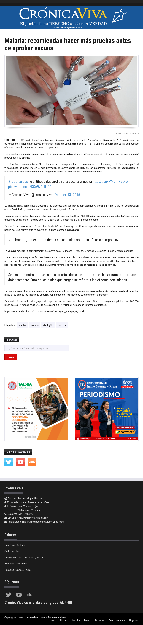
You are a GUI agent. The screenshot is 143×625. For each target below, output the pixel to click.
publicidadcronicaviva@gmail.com (45, 521)
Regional (134, 620)
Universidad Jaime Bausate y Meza (23, 557)
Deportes (100, 620)
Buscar (11, 357)
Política (64, 620)
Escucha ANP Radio (15, 563)
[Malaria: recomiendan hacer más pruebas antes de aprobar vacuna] (71, 90)
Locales (76, 620)
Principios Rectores (15, 545)
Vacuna (62, 325)
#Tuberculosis (18, 181)
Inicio (53, 620)
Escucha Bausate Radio (17, 570)
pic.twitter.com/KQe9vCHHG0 (29, 187)
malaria (35, 325)
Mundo (87, 620)
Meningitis (48, 325)
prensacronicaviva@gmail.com (31, 517)
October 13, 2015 (67, 194)
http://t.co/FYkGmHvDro (110, 181)
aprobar (23, 325)
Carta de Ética (12, 551)
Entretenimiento (117, 620)
